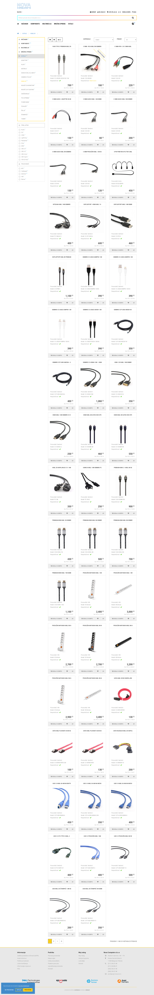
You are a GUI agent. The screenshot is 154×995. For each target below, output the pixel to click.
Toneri (22, 119)
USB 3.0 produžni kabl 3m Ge (123, 836)
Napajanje (24, 140)
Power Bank (24, 102)
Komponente (35, 24)
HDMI (23, 135)
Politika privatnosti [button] (23, 986)
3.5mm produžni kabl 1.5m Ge (92, 151)
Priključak (25, 125)
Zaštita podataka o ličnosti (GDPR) (28, 955)
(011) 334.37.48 (112, 963)
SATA (23, 146)
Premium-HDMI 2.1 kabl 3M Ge (123, 467)
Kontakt (50, 969)
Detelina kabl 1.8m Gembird (61, 204)
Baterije (23, 68)
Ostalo (70, 24)
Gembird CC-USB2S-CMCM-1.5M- (92, 309)
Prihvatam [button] (27, 990)
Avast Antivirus (22, 958)
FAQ (18, 969)
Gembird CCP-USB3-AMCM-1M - (123, 309)
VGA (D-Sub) (25, 159)
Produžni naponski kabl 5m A (61, 678)
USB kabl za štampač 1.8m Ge (61, 889)
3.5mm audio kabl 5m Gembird (61, 151)
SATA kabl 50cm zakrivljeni (123, 678)
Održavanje (24, 94)
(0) (120, 12)
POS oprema (24, 98)
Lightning (24, 138)
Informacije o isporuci (24, 966)
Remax (23, 179)
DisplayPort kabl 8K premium (61, 257)
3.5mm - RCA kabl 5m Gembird (92, 46)
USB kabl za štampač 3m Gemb (92, 889)
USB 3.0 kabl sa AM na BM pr (62, 783)
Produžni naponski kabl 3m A (61, 625)
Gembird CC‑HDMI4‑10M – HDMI (92, 362)
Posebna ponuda (53, 963)
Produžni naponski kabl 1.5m (92, 573)
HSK (22, 176)
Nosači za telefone (27, 89)
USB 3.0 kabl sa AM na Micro (92, 783)
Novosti (81, 963)
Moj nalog (82, 955)
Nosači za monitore (27, 85)
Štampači (23, 114)
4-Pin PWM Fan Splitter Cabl (123, 151)
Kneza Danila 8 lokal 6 (115, 958)
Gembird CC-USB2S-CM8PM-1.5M (61, 309)
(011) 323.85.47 (112, 966)
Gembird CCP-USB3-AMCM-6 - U (61, 362)
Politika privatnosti (23, 961)
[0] (60, 40)
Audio (23, 129)
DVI (22, 132)
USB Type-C (24, 157)
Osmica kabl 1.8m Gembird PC (92, 467)
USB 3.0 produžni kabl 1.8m (92, 836)
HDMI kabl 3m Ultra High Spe (123, 415)
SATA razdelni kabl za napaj (123, 731)
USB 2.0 (23, 148)
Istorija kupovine (84, 958)
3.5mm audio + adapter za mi (61, 99)
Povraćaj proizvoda (54, 955)
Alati (22, 64)
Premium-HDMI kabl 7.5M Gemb (61, 573)
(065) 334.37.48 (112, 969)
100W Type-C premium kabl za (61, 46)
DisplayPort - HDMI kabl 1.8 (92, 204)
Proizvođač (25, 164)
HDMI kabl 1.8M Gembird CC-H (62, 415)
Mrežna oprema (59, 24)
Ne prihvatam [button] (9, 990)
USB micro (24, 154)
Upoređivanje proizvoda (55, 966)
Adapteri (24, 60)
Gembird (24, 174)
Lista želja (82, 961)
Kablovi (32, 33)
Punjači (23, 106)
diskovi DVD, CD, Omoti (27, 73)
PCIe (23, 143)
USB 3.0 (23, 151)
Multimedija (46, 24)
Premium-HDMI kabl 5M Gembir (123, 520)
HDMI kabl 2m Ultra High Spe (92, 415)
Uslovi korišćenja (22, 963)
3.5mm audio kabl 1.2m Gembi (92, 99)
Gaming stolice (25, 77)
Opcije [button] (19, 990)
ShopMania (77, 990)
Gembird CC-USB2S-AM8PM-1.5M (92, 257)
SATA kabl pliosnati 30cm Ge (61, 731)
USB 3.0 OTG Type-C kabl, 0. (61, 836)
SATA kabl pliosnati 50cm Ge (92, 731)
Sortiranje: (87, 39)
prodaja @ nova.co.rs (114, 974)
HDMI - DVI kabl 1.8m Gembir (123, 362)
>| (61, 941)
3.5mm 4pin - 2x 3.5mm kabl (123, 46)
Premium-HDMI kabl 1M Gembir (61, 520)
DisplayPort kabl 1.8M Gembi (123, 204)
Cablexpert (24, 171)
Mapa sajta (51, 958)
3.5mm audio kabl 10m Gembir (123, 99)
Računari (24, 24)
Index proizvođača (53, 961)
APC (22, 168)
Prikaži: (119, 39)
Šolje (22, 110)
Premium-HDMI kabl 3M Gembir (92, 520)
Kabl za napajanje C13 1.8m (61, 467)
